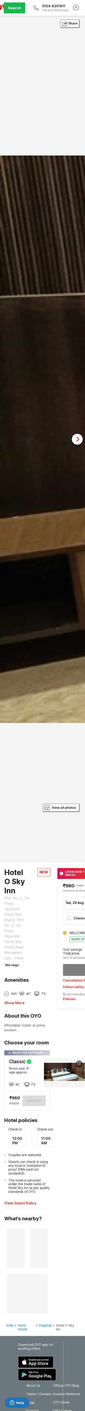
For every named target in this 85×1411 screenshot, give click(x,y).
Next (77, 439)
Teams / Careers (38, 1394)
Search (14, 8)
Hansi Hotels (22, 1327)
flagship (45, 1325)
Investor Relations (66, 1394)
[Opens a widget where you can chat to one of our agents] (17, 1403)
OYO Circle (61, 1402)
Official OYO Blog (66, 1385)
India (9, 1325)
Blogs (30, 1402)
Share (73, 23)
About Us (33, 1385)
